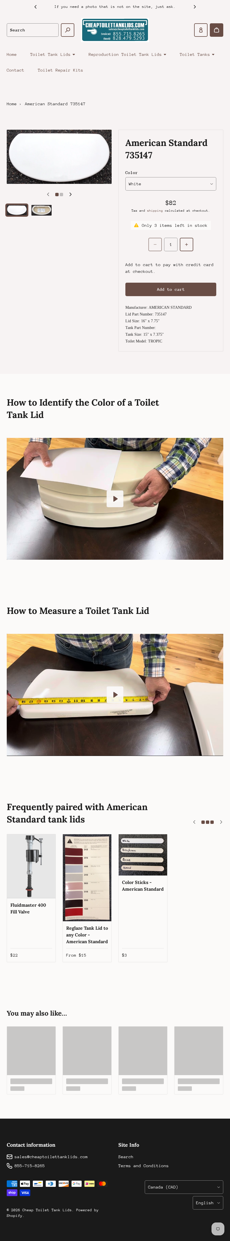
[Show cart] (216, 30)
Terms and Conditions (143, 1165)
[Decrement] (155, 244)
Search (126, 1156)
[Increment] (186, 244)
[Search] (67, 30)
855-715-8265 (30, 1165)
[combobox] (33, 30)
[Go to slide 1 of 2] (17, 210)
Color (131, 172)
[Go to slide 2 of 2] (41, 210)
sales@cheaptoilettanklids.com (51, 1156)
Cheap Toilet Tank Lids (47, 1210)
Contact (15, 70)
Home (12, 54)
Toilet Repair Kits (60, 70)
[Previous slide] (35, 6)
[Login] (201, 30)
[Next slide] (194, 6)
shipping (155, 210)
